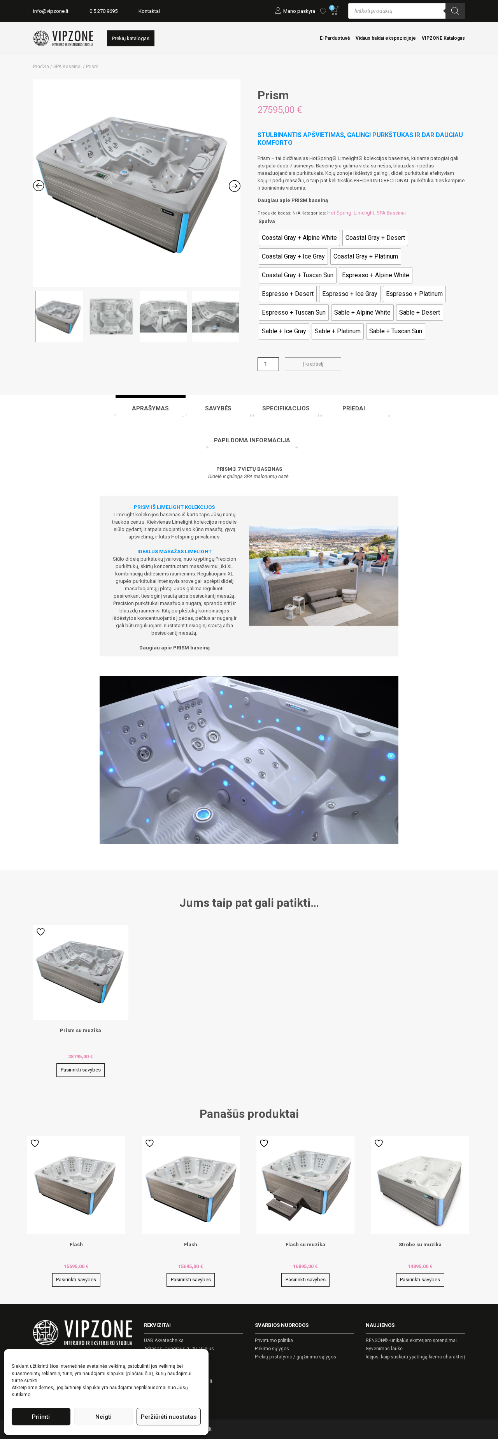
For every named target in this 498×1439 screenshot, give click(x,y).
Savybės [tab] (218, 408)
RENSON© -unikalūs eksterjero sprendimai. (412, 1340)
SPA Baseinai (67, 66)
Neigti (103, 1416)
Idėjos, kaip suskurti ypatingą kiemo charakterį (415, 1357)
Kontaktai (149, 11)
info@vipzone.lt (50, 11)
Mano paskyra (299, 11)
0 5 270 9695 (103, 11)
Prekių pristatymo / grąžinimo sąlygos (295, 1357)
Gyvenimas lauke (384, 1348)
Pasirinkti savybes (81, 1070)
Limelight (364, 213)
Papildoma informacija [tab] (252, 440)
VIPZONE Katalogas (443, 38)
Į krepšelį (313, 364)
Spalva (266, 221)
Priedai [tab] (353, 408)
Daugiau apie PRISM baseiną (293, 200)
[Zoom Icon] (136, 183)
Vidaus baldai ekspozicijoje (386, 38)
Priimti (41, 1416)
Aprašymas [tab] (150, 408)
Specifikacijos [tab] (286, 408)
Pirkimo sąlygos (272, 1348)
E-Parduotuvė (335, 38)
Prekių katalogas (130, 38)
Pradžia (41, 66)
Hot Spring (339, 213)
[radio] (299, 238)
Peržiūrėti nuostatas (168, 1416)
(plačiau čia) (139, 1373)
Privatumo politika (274, 1340)
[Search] (455, 11)
